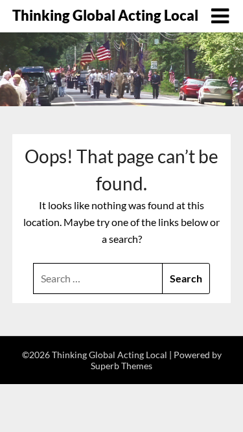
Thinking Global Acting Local (105, 15)
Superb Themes (121, 365)
